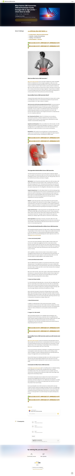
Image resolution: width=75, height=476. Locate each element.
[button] (37, 465)
